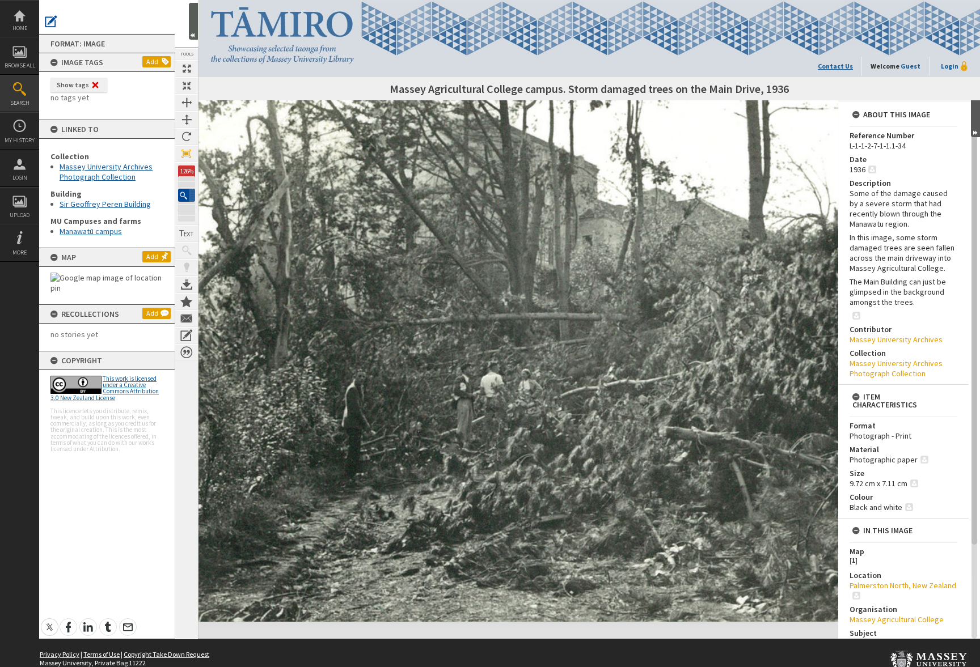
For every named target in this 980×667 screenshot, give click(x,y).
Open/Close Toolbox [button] (193, 21)
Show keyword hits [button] (186, 250)
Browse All (20, 65)
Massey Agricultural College (897, 619)
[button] (186, 195)
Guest (910, 66)
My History (20, 140)
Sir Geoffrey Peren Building (105, 204)
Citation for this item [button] (186, 352)
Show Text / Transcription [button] (186, 233)
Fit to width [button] (186, 102)
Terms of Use (101, 654)
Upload (19, 215)
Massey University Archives (896, 339)
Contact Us (835, 66)
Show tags (73, 84)
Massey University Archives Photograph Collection (106, 172)
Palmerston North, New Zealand (903, 585)
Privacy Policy (59, 654)
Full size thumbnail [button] (186, 68)
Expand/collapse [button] (975, 118)
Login (19, 177)
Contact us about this (186, 318)
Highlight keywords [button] (186, 267)
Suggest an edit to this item (51, 21)
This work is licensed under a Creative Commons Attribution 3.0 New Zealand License (104, 388)
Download (186, 284)
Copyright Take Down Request (166, 654)
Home (19, 28)
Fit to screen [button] (186, 85)
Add (152, 61)
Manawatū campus (91, 231)
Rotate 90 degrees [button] (186, 136)
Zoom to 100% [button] (186, 153)
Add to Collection (186, 301)
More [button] (19, 252)
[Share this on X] (49, 620)
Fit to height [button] (186, 119)
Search (19, 103)
